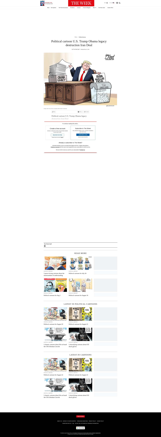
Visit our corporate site (96, 433)
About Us (59, 421)
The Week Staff (76, 49)
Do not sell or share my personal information (87, 423)
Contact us (82, 149)
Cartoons (78, 7)
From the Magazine (86, 7)
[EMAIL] (45, 246)
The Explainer (53, 7)
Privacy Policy (92, 421)
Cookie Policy (100, 421)
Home (76, 37)
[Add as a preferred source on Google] (80, 428)
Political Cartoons (82, 37)
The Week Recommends (63, 7)
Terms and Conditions (82, 421)
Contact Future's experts (69, 421)
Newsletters (72, 7)
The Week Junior (101, 7)
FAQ (73, 423)
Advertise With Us (66, 423)
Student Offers (110, 7)
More (94, 7)
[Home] (48, 7)
